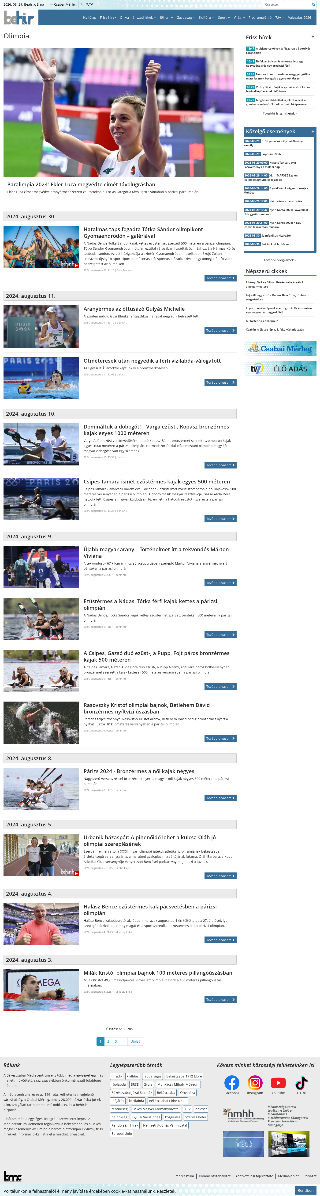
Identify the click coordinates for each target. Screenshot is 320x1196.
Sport (222, 17)
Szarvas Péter (195, 1117)
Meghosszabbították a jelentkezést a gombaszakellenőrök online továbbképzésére (276, 102)
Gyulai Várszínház (146, 1117)
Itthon (165, 17)
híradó (117, 1076)
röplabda (119, 1084)
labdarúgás (152, 1076)
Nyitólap (89, 17)
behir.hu (122, 322)
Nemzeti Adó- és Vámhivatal (165, 1125)
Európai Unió (122, 1133)
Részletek (166, 1191)
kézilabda (136, 1101)
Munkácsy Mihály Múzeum (178, 1084)
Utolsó (135, 1041)
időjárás (118, 1101)
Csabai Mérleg (65, 4)
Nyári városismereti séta (285, 201)
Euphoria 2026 (271, 154)
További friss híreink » (280, 113)
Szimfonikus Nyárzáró (276, 236)
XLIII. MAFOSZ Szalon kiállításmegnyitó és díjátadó (271, 177)
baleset (201, 1109)
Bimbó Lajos (122, 868)
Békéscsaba (166, 1092)
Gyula (148, 1084)
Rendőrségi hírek (125, 1125)
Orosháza (187, 1092)
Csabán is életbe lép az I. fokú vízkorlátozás (275, 329)
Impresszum (184, 1176)
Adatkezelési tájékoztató (254, 1176)
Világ (238, 17)
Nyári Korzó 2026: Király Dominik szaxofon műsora (272, 225)
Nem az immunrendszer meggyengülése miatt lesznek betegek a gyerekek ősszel (278, 76)
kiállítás (133, 1076)
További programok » (280, 260)
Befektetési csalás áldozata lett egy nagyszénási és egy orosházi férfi (275, 63)
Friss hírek (108, 17)
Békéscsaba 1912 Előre (184, 1076)
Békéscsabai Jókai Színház (132, 1092)
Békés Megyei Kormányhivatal (156, 1109)
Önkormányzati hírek (137, 17)
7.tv (278, 17)
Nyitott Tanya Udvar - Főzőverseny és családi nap (271, 165)
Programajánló (260, 17)
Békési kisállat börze (275, 244)
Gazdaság (185, 17)
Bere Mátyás (124, 270)
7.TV (89, 4)
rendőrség (120, 1109)
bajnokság (119, 1117)
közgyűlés (172, 1117)
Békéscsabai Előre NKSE (167, 1101)
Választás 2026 (299, 17)
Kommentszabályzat (215, 1176)
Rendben (306, 1190)
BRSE (135, 1084)
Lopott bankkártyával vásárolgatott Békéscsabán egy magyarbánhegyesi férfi (279, 310)
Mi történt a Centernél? (262, 321)
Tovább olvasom (219, 278)
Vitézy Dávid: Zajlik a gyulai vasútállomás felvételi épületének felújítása (278, 89)
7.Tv (187, 1109)
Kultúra (205, 17)
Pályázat (310, 1176)
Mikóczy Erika (123, 932)
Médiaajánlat (288, 1176)
